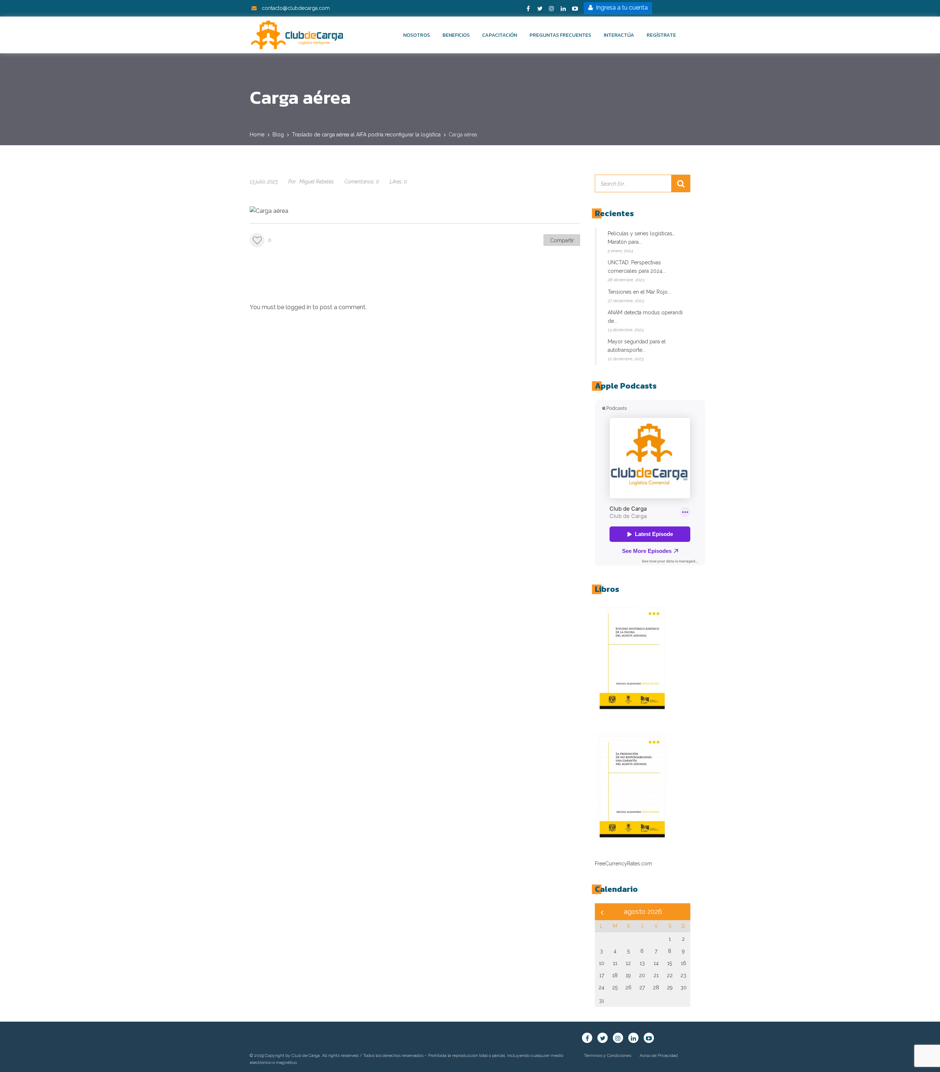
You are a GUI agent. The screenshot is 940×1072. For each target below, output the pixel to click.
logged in (298, 307)
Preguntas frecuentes (560, 35)
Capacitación (499, 35)
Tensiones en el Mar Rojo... (639, 292)
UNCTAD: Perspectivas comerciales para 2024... (637, 267)
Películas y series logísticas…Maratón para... (641, 238)
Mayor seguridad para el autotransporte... (637, 346)
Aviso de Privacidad (659, 1055)
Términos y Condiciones (607, 1055)
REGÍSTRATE (661, 35)
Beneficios (456, 35)
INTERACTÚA (619, 35)
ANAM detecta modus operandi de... (645, 317)
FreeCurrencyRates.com (623, 863)
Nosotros (416, 35)
